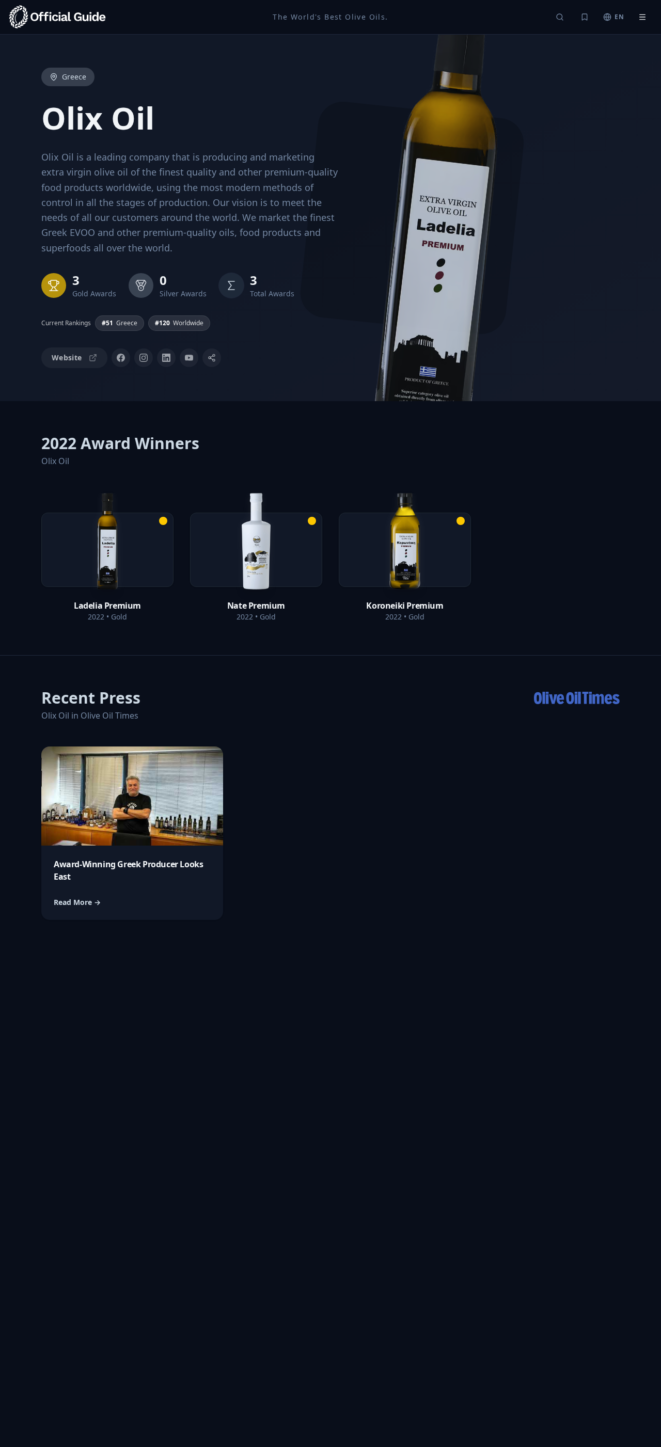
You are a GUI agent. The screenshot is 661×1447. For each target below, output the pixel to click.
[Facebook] (121, 357)
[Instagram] (143, 357)
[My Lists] (584, 17)
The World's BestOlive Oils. (330, 17)
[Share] (211, 357)
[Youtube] (189, 357)
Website (67, 357)
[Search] (559, 17)
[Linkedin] (166, 357)
